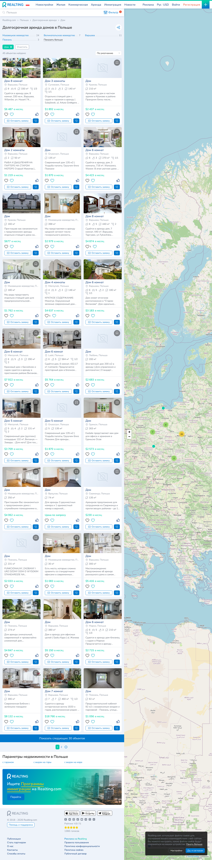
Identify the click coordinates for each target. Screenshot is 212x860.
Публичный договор (75, 853)
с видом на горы (42, 762)
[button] (27, 5)
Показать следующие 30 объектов (62, 738)
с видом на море (73, 762)
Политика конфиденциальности (82, 846)
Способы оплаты (16, 853)
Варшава (90, 35)
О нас (10, 846)
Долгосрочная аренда (44, 20)
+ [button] (129, 432)
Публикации (14, 838)
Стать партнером (16, 842)
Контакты (12, 850)
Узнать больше (194, 844)
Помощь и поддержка (21, 824)
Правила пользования (76, 842)
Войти (176, 5)
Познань (7, 39)
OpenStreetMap (193, 856)
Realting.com (9, 20)
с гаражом (8, 762)
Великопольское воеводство (59, 35)
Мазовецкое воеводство (15, 35)
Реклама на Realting (75, 838)
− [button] (129, 437)
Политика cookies (73, 850)
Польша (24, 20)
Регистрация (191, 5)
